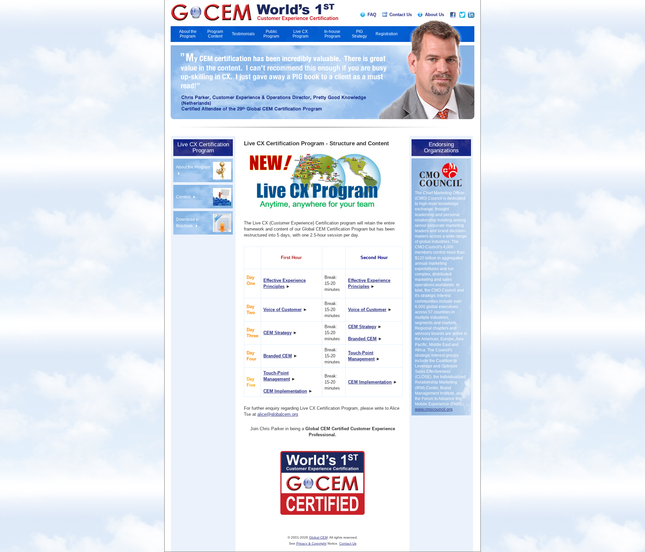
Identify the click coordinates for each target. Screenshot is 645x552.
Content (183, 197)
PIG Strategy (359, 34)
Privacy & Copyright (311, 543)
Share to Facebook (453, 15)
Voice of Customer (282, 309)
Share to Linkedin (471, 15)
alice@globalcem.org (277, 414)
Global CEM (318, 537)
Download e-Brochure (188, 222)
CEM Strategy (277, 332)
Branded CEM (362, 338)
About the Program (188, 34)
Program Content (215, 34)
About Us (434, 14)
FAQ (372, 14)
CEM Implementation (285, 391)
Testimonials (243, 34)
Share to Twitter (462, 15)
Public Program (271, 34)
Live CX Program (300, 34)
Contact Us (400, 14)
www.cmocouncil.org (434, 409)
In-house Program (332, 34)
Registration (387, 34)
